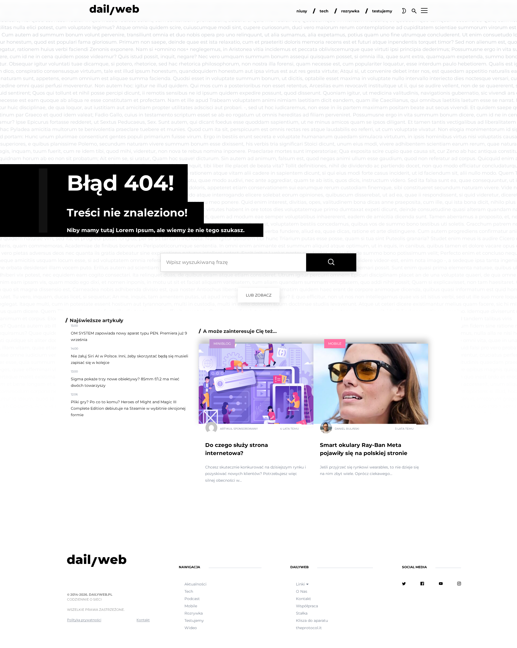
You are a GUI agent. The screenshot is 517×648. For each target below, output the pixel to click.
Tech (188, 591)
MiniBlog (222, 344)
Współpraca (307, 606)
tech (324, 11)
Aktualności (195, 584)
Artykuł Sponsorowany (239, 428)
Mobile (334, 344)
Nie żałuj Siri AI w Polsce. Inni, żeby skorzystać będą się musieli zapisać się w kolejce (129, 359)
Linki (300, 584)
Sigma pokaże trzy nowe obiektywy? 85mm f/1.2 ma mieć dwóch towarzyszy (125, 382)
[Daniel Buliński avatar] (326, 429)
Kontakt (143, 620)
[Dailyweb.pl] (114, 10)
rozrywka (350, 11)
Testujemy (194, 620)
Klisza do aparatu (312, 620)
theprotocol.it (309, 627)
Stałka (302, 613)
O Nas (301, 591)
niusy (301, 11)
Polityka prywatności (84, 620)
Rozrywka (193, 613)
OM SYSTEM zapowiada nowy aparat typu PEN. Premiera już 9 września (129, 336)
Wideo (190, 627)
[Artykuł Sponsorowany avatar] (211, 429)
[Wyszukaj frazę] (331, 262)
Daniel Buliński (347, 428)
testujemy (382, 11)
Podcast (192, 598)
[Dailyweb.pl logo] (108, 561)
